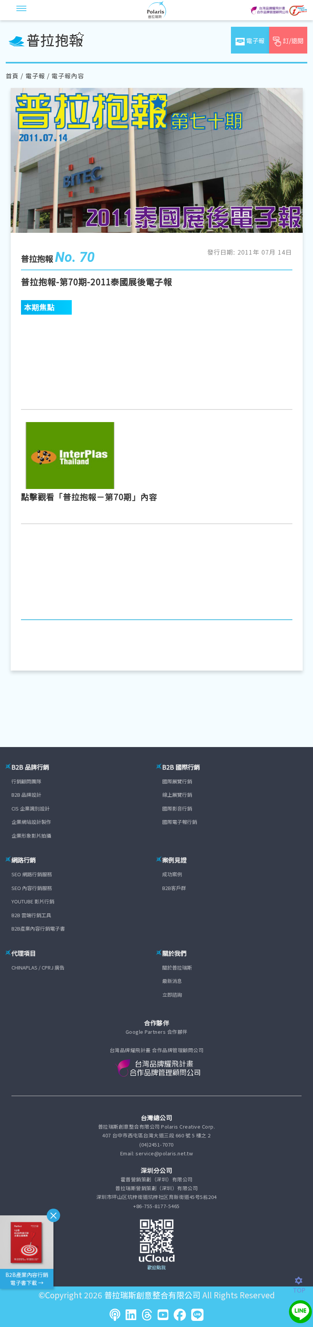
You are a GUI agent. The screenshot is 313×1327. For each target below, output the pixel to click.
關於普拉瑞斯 (177, 967)
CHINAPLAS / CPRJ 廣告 (38, 967)
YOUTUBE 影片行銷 (32, 901)
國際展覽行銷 (177, 781)
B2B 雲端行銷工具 (31, 915)
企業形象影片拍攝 (31, 835)
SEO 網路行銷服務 (31, 874)
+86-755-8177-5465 (156, 1206)
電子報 (35, 75)
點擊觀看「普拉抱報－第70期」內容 (89, 496)
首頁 (12, 75)
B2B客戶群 (174, 888)
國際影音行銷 (177, 808)
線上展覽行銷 (177, 794)
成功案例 (172, 874)
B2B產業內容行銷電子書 (38, 928)
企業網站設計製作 (31, 821)
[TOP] (303, 1280)
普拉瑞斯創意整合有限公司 (152, 1295)
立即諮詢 (172, 994)
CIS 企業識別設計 (30, 808)
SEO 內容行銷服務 (31, 888)
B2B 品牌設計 (26, 794)
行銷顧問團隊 (26, 781)
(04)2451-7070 (156, 1144)
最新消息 (172, 980)
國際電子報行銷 (179, 821)
